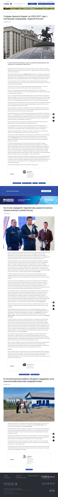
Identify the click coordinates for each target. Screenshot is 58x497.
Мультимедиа (43, 6)
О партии (5, 6)
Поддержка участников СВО (29, 8)
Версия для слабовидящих (50, 1)
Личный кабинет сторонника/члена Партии (46, 3)
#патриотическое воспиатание (24, 374)
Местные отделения (29, 6)
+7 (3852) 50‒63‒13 (47, 477)
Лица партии (11, 6)
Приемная (36, 6)
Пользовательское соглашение (8, 491)
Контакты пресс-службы (21, 477)
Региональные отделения (33, 475)
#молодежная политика (35, 374)
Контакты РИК (7, 477)
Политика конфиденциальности (8, 492)
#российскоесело (29, 469)
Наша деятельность (19, 6)
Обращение (32, 3)
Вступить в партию (51, 6)
